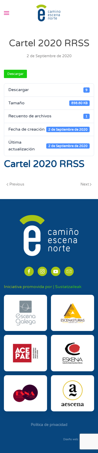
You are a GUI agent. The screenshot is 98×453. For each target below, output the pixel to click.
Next (84, 184)
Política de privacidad (49, 425)
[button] (6, 13)
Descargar (15, 74)
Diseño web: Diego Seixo (78, 439)
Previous (16, 184)
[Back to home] (49, 13)
